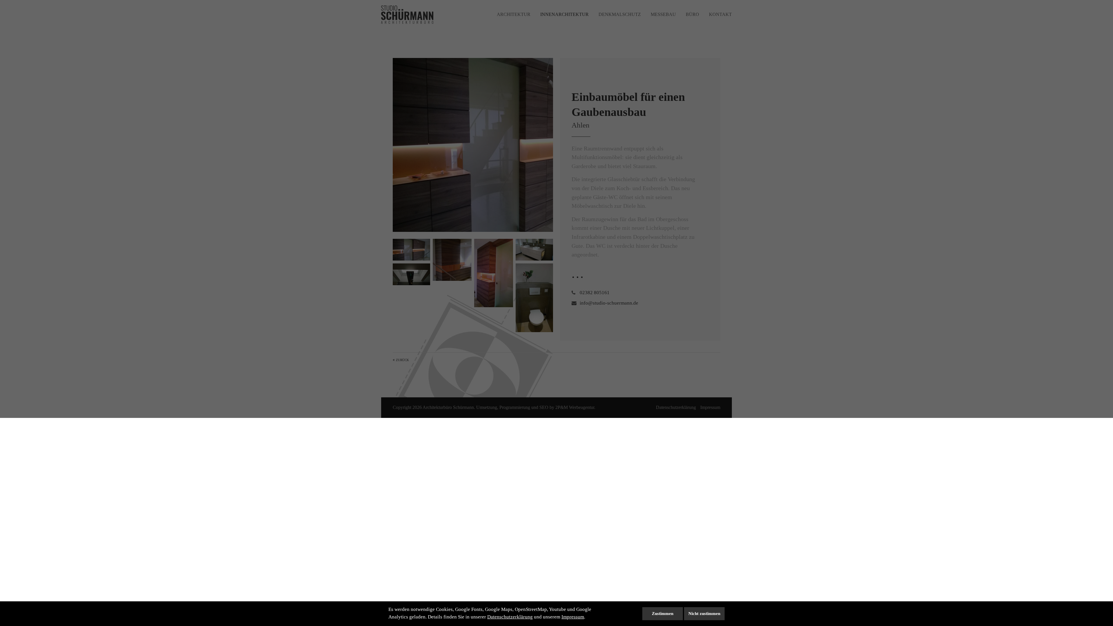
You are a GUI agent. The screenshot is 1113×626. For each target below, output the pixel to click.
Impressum (572, 617)
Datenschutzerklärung (510, 617)
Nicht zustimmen (704, 613)
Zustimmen (662, 613)
